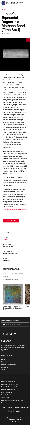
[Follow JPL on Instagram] (11, 334)
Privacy (17, 408)
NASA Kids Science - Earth (9, 384)
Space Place (5, 397)
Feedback (17, 411)
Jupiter (5, 239)
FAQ (11, 411)
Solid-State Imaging (10, 280)
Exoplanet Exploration (8, 390)
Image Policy (24, 408)
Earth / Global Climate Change (11, 387)
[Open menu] (27, 3)
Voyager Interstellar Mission (10, 403)
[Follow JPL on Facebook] (3, 334)
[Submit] (3, 324)
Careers (3, 359)
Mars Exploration (6, 392)
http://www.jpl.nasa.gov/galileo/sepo (15, 209)
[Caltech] (6, 341)
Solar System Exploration (9, 395)
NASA (3, 408)
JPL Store (4, 370)
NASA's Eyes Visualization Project (12, 400)
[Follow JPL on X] (7, 334)
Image (4, 10)
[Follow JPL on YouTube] (15, 334)
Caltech (10, 408)
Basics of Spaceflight (8, 382)
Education (4, 362)
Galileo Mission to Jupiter (13, 274)
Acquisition (4, 367)
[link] (15, 54)
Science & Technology (8, 365)
